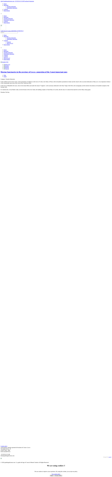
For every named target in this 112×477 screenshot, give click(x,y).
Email (5, 76)
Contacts (6, 9)
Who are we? (10, 43)
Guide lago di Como (12, 31)
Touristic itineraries (11, 6)
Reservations (7, 10)
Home (5, 3)
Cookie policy (4, 446)
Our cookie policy (56, 474)
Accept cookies (58, 475)
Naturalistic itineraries (12, 8)
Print (5, 75)
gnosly (110, 457)
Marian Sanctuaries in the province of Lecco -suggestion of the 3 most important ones (34, 72)
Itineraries (6, 5)
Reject (51, 475)
